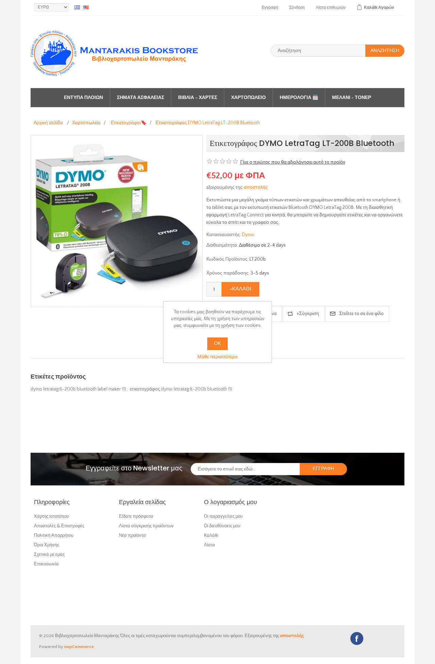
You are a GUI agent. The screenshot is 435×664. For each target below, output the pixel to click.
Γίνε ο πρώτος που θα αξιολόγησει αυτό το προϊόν (292, 162)
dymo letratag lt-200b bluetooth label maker (76, 389)
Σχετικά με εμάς (49, 554)
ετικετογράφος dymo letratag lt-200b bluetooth (178, 389)
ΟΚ (217, 343)
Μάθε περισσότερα (217, 357)
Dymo (248, 234)
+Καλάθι (240, 289)
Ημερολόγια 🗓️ (299, 97)
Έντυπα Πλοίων (83, 97)
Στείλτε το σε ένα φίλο (361, 313)
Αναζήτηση (384, 50)
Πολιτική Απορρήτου (53, 535)
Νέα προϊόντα (132, 535)
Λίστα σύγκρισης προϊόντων (146, 525)
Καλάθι (211, 535)
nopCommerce (79, 646)
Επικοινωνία (46, 564)
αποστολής (256, 187)
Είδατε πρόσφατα (136, 516)
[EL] (77, 7)
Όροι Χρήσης (46, 545)
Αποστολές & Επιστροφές (59, 525)
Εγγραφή (270, 7)
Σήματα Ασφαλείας (140, 97)
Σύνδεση (297, 7)
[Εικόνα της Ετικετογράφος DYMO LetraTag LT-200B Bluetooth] (117, 220)
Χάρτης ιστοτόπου (51, 516)
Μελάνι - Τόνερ (351, 97)
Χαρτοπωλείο (248, 97)
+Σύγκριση (308, 313)
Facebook (356, 638)
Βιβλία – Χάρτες (197, 97)
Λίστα (209, 545)
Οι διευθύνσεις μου (222, 525)
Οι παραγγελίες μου (223, 516)
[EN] (86, 7)
